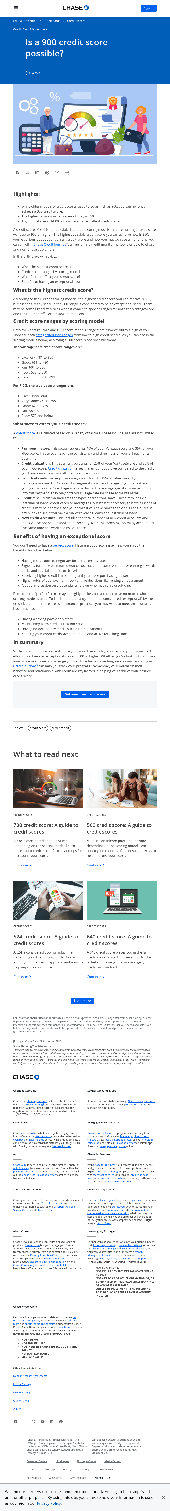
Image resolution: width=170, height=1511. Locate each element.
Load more (82, 1000)
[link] (15, 1422)
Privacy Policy (49, 1503)
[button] (163, 1497)
